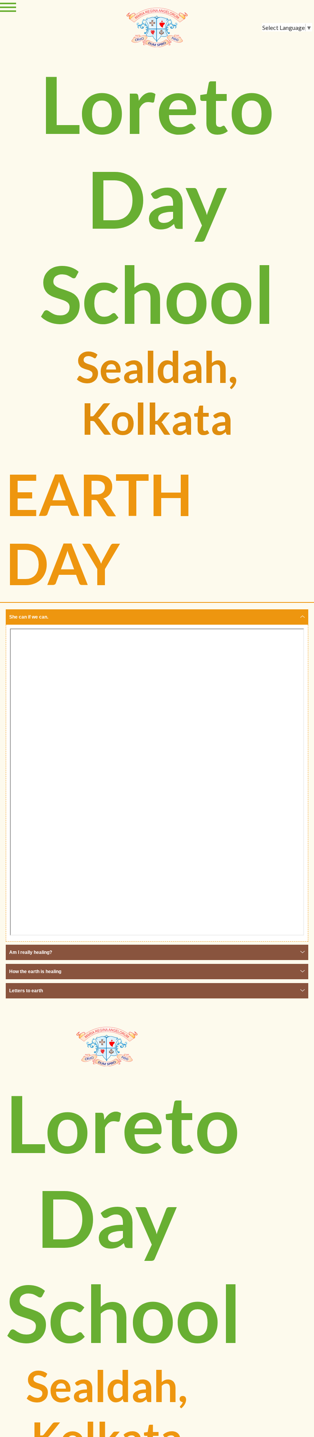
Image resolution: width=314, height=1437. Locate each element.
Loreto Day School (157, 198)
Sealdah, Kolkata (157, 392)
